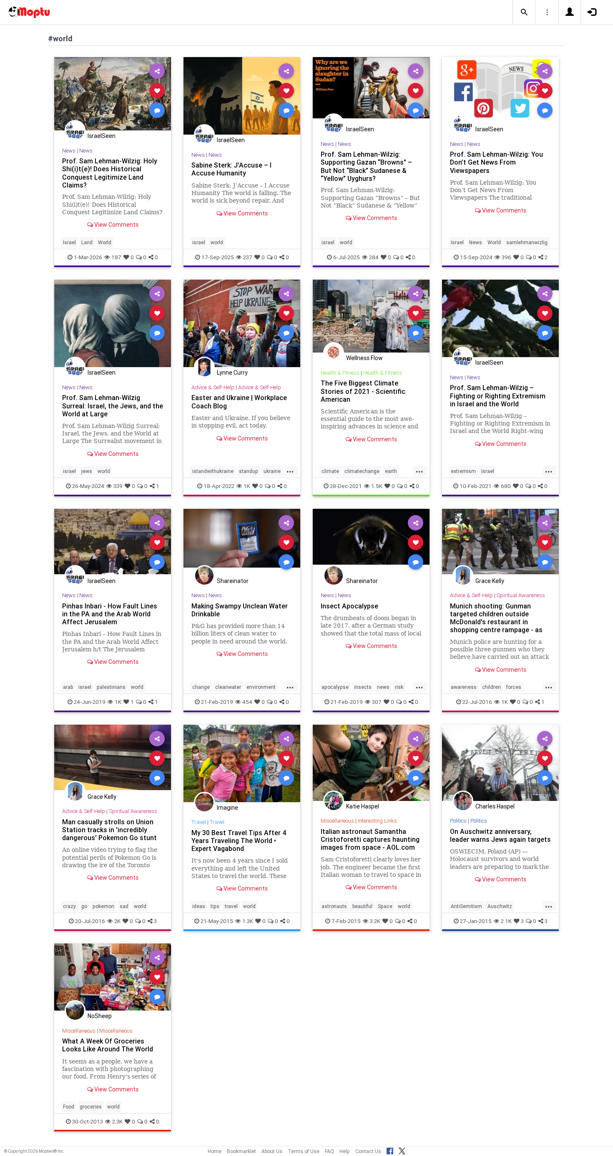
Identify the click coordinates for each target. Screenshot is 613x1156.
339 (118, 486)
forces (513, 687)
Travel (198, 822)
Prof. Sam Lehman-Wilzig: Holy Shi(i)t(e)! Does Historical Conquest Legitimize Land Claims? (109, 173)
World (104, 242)
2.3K (117, 1121)
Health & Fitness (340, 372)
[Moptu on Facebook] (390, 1149)
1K (247, 486)
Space (385, 906)
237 (247, 257)
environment (261, 687)
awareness (464, 687)
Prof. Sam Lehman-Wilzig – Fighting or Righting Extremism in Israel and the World (497, 395)
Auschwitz (499, 906)
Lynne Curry (232, 372)
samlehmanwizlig (527, 242)
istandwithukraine (213, 471)
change (201, 687)
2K (117, 921)
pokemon (103, 906)
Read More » (113, 93)
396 (506, 257)
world (217, 242)
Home (214, 1151)
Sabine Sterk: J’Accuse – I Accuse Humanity (231, 169)
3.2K (375, 921)
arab (68, 687)
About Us (271, 1151)
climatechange (361, 471)
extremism (463, 471)
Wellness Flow (364, 358)
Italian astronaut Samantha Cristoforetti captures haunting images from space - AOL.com (370, 839)
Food (68, 1106)
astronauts (334, 906)
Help (344, 1151)
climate (330, 471)
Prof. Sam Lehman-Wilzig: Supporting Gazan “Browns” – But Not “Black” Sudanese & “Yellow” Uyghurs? (366, 166)
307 (377, 702)
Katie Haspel (362, 806)
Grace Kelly (489, 581)
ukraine (272, 471)
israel (198, 242)
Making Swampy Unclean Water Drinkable (239, 610)
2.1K (506, 921)
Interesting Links (377, 820)
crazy (69, 906)
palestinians (111, 687)
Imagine (227, 807)
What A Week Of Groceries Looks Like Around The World (107, 1045)
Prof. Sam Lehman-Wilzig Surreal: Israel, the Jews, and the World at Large (112, 405)
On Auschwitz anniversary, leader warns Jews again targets (500, 835)
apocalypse (335, 687)
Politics (458, 820)
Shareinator (233, 581)
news (383, 687)
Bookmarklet (241, 1151)
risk (399, 687)
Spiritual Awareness (521, 595)
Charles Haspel (495, 806)
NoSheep (100, 1016)
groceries (91, 1106)
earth (391, 471)
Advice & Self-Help (212, 387)
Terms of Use (303, 1151)
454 (247, 702)
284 (374, 257)
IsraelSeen (102, 136)
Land (87, 242)
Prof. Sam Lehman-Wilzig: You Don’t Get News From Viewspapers (496, 162)
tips (215, 906)
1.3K (247, 921)
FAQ (329, 1151)
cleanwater (228, 687)
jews (86, 471)
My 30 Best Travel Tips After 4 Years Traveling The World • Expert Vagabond (238, 840)
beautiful (362, 906)
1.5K (376, 486)
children (491, 687)
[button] (524, 12)
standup (248, 471)
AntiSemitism (466, 906)
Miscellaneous (337, 820)
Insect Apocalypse (349, 606)
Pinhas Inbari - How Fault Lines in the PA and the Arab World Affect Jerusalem (109, 614)
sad (124, 906)
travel (231, 906)
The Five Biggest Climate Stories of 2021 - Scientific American (363, 391)
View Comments (115, 224)
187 (116, 257)
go (84, 906)
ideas (198, 906)
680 (506, 486)
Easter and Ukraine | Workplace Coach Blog (239, 401)
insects (363, 687)
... (290, 470)
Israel (69, 242)
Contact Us (368, 1151)
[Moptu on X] (402, 1149)
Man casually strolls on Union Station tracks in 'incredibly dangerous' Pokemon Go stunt (109, 830)
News (68, 150)
